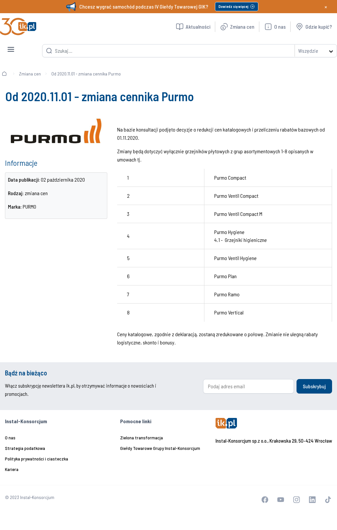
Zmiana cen (30, 73)
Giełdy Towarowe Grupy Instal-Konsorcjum (160, 448)
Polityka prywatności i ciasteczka (36, 458)
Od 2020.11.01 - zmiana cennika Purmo (86, 73)
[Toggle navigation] (11, 44)
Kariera (11, 469)
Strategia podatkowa (25, 448)
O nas (10, 437)
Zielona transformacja (141, 437)
